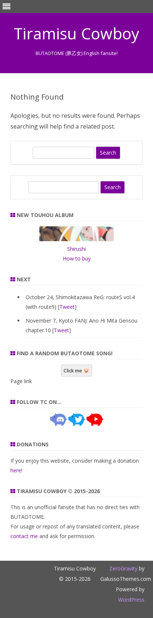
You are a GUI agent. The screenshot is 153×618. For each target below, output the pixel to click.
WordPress (131, 599)
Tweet (67, 306)
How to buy (77, 258)
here (15, 470)
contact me (24, 536)
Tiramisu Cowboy (76, 33)
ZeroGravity (123, 568)
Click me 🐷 (76, 370)
